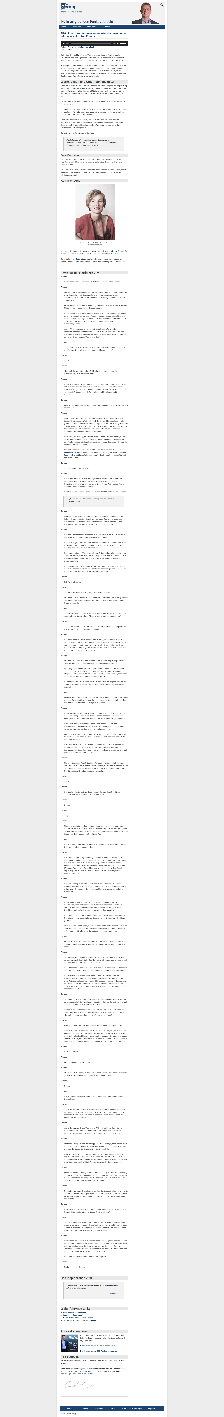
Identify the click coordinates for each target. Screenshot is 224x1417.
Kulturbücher (81, 259)
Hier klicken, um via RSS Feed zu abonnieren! (98, 1351)
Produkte (105, 27)
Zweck (79, 55)
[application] (94, 43)
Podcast (70, 1409)
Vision (82, 88)
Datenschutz (99, 1409)
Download (90, 47)
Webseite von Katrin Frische (74, 1313)
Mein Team (91, 27)
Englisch (151, 1409)
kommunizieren (70, 429)
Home (63, 27)
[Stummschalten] (118, 43)
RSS (71, 50)
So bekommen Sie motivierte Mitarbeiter (79, 1320)
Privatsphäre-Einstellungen (132, 1409)
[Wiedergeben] (64, 43)
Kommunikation (111, 1285)
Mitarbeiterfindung (103, 481)
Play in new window (76, 47)
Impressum (83, 1409)
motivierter (69, 452)
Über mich (76, 27)
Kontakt (113, 1409)
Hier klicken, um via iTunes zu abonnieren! (97, 1346)
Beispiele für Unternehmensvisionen (78, 1318)
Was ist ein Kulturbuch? (73, 1315)
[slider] (123, 43)
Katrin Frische (118, 251)
